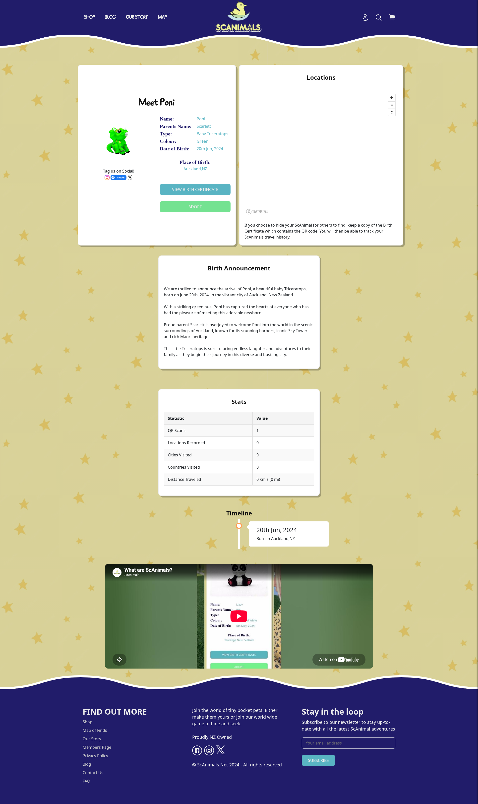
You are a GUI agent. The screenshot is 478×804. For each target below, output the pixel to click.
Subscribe (318, 760)
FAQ (86, 781)
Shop (89, 17)
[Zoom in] (391, 97)
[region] (321, 154)
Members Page (97, 747)
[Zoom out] (391, 105)
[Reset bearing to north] (391, 112)
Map (162, 17)
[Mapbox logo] (257, 212)
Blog (110, 17)
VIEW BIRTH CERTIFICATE (195, 189)
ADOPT (195, 206)
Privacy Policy (95, 755)
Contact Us (93, 772)
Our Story (92, 739)
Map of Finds (95, 730)
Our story (137, 17)
